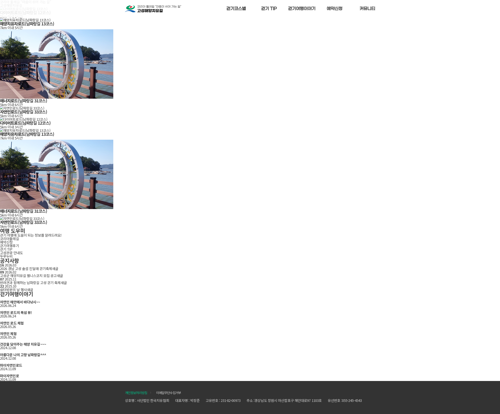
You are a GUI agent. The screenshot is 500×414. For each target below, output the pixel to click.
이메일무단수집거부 (168, 392)
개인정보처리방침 (136, 392)
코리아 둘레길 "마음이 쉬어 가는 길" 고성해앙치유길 (153, 9)
